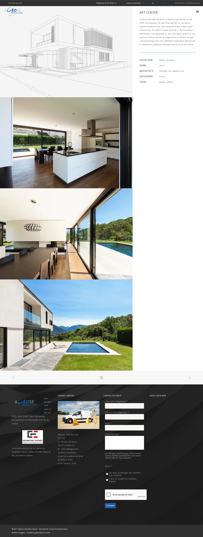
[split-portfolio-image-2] (66, 142)
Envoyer (110, 505)
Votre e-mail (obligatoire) (116, 412)
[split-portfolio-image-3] (66, 233)
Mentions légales (18, 532)
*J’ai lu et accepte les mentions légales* (123, 480)
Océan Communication (58, 529)
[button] (26, 403)
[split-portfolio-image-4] (66, 324)
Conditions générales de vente (38, 532)
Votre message (111, 434)
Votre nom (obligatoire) (115, 401)
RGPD (107, 466)
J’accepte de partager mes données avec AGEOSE (125, 474)
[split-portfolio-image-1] (66, 51)
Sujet (107, 423)
